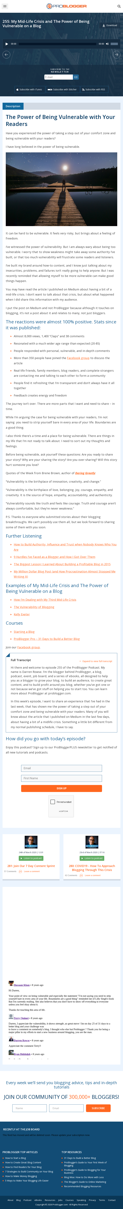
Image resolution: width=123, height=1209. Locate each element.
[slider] (115, 45)
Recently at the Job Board (21, 1129)
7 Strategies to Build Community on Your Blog (29, 1171)
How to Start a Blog (15, 1158)
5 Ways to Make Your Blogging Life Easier (27, 1180)
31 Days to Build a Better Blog (80, 1158)
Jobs (60, 1200)
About (10, 1200)
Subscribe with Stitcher (65, 89)
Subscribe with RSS (95, 89)
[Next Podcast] (116, 54)
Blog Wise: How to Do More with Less (84, 1177)
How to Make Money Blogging (21, 1176)
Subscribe (98, 1108)
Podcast (27, 1200)
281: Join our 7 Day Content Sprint (31, 866)
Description (13, 106)
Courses (70, 1200)
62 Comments (71, 875)
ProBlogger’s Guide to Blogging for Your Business (85, 1171)
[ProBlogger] (66, 6)
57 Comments (10, 871)
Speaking (81, 1200)
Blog (18, 1200)
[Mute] (107, 44)
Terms (102, 1200)
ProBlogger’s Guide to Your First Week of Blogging (85, 1164)
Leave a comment (32, 871)
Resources (50, 1200)
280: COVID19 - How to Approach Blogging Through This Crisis (92, 868)
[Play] (7, 44)
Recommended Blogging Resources (82, 1186)
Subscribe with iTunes (31, 89)
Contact (111, 1200)
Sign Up (62, 788)
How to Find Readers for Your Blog (23, 1167)
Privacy (92, 1200)
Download (111, 25)
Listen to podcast (33, 858)
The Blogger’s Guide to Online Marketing (85, 1181)
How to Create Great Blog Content (23, 1162)
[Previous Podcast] (6, 54)
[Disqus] (61, 934)
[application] (61, 44)
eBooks (38, 1200)
